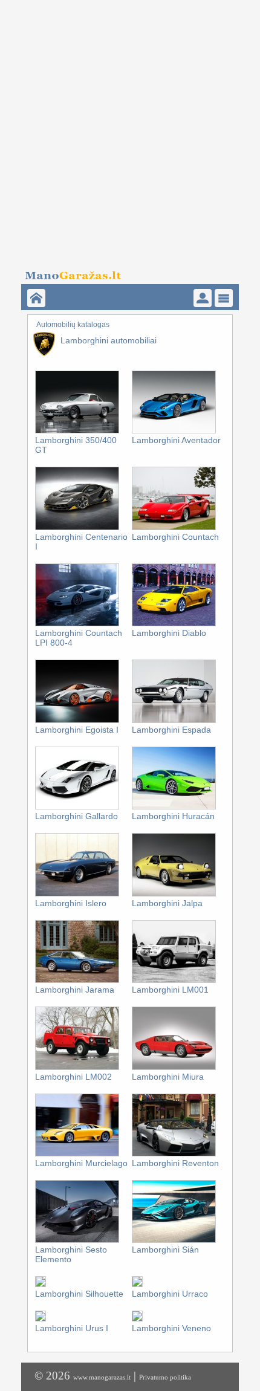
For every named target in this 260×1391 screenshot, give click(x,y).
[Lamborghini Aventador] (174, 431)
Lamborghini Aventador (176, 440)
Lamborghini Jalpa (167, 903)
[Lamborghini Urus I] (40, 1319)
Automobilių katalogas (72, 324)
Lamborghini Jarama (74, 989)
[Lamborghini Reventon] (174, 1154)
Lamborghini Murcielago (81, 1163)
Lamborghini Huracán (173, 816)
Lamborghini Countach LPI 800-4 (78, 637)
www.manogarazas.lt (102, 1377)
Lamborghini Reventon (175, 1163)
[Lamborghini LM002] (77, 1067)
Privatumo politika (165, 1377)
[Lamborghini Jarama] (77, 980)
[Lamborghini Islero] (77, 894)
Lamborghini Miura (168, 1076)
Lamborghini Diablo (169, 633)
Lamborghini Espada (171, 729)
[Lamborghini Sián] (174, 1240)
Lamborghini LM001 (170, 989)
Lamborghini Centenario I (81, 541)
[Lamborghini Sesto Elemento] (77, 1240)
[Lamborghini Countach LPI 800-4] (77, 623)
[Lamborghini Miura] (174, 1067)
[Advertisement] (130, 130)
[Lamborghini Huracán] (174, 807)
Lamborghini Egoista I (77, 729)
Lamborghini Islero (70, 903)
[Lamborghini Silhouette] (40, 1284)
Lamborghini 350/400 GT (76, 445)
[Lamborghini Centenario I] (77, 527)
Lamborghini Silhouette (79, 1294)
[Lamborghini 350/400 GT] (77, 431)
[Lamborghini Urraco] (137, 1284)
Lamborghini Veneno (171, 1328)
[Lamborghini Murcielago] (77, 1154)
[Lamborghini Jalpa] (174, 894)
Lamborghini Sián (165, 1249)
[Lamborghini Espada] (174, 720)
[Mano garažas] (126, 272)
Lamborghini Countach (175, 537)
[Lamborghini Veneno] (137, 1319)
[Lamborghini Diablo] (174, 623)
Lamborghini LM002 (73, 1076)
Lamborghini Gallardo (76, 816)
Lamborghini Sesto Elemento (71, 1254)
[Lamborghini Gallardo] (77, 807)
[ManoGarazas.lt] (36, 298)
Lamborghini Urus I (71, 1328)
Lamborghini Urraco (170, 1294)
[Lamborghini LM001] (174, 980)
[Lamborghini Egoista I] (77, 720)
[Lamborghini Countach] (174, 527)
